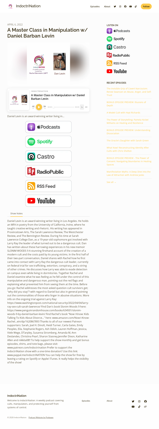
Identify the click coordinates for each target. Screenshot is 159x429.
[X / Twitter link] (115, 6)
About (107, 6)
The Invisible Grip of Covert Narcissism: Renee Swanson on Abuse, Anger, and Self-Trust (129, 92)
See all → (111, 182)
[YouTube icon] (133, 406)
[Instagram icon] (139, 401)
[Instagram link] (120, 6)
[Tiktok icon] (139, 406)
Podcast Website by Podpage (41, 417)
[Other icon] (146, 406)
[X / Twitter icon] (133, 401)
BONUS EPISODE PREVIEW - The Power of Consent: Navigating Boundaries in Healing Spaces (129, 161)
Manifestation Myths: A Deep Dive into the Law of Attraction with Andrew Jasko (129, 173)
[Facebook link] (125, 6)
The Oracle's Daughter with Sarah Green (128, 140)
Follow (146, 6)
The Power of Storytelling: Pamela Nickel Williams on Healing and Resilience (127, 121)
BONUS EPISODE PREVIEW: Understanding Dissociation (128, 132)
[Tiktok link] (136, 6)
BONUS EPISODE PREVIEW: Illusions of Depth (126, 104)
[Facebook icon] (145, 401)
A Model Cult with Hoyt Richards (123, 112)
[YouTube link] (130, 6)
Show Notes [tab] (16, 213)
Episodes (95, 6)
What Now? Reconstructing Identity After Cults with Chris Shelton (128, 149)
